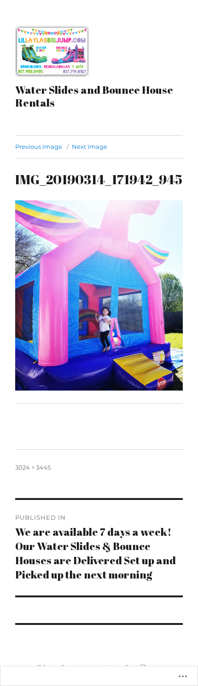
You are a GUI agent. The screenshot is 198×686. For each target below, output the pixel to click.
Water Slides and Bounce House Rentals (94, 96)
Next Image (89, 146)
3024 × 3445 (33, 467)
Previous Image (38, 146)
